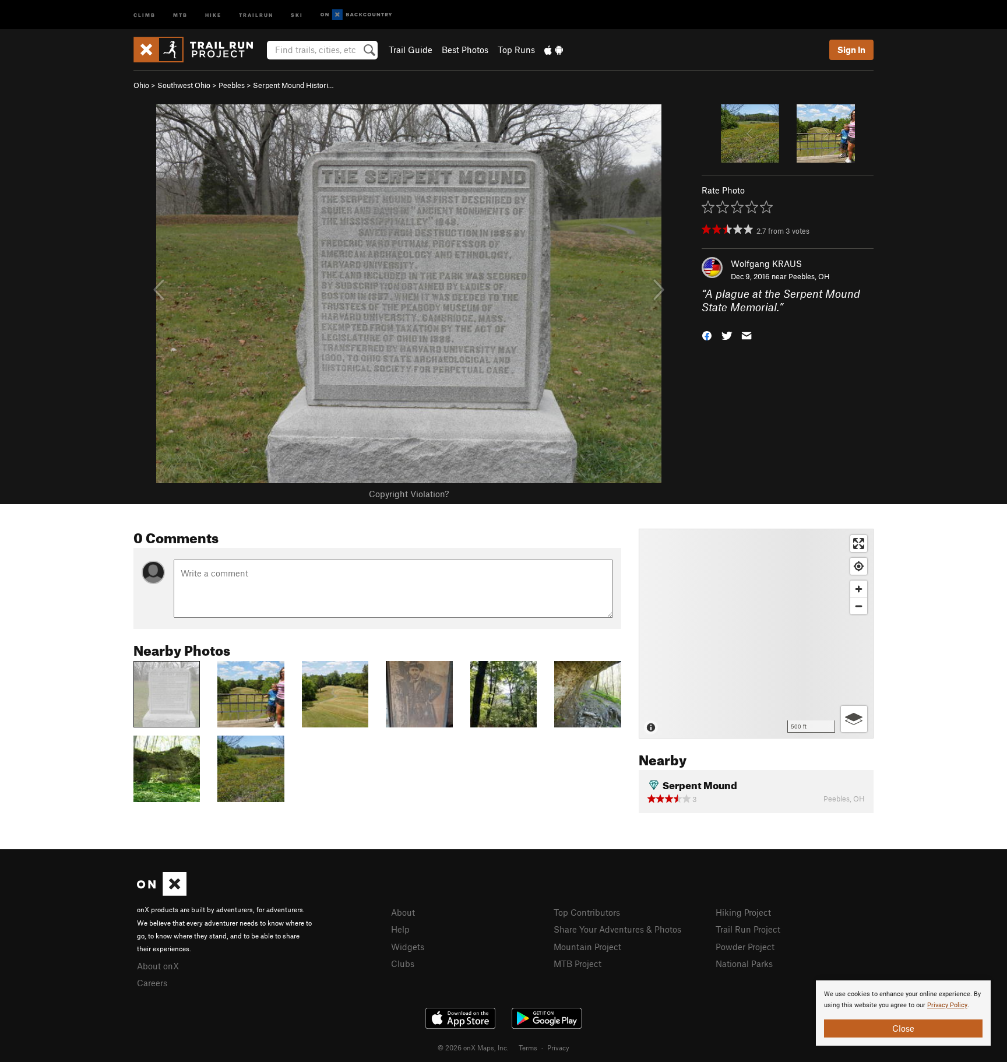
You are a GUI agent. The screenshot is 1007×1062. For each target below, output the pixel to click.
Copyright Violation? (409, 493)
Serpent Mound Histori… (293, 85)
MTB (180, 14)
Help (400, 929)
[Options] (854, 719)
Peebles (232, 85)
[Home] (199, 49)
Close (903, 1028)
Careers (152, 982)
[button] (707, 334)
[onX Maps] (161, 892)
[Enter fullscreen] (858, 543)
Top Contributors (587, 912)
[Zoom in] (858, 589)
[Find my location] (858, 566)
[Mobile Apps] (553, 49)
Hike (213, 14)
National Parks (744, 963)
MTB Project (577, 963)
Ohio (141, 85)
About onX (158, 966)
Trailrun (256, 14)
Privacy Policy (947, 1005)
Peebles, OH (809, 276)
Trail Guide (410, 49)
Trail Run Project (748, 929)
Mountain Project (587, 946)
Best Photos (465, 49)
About (403, 912)
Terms (528, 1047)
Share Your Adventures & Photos (617, 929)
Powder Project (745, 946)
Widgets (407, 946)
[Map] (756, 633)
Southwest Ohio (183, 85)
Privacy (558, 1047)
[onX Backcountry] (356, 15)
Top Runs (516, 49)
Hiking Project (743, 912)
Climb (144, 14)
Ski (297, 14)
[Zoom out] (858, 605)
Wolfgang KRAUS (766, 263)
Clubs (402, 963)
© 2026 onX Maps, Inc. (473, 1047)
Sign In (851, 49)
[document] (903, 1013)
